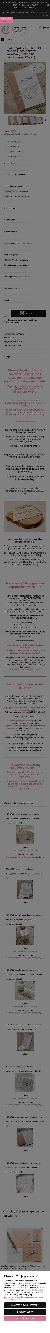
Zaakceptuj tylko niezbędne (25, 1305)
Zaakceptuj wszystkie (25, 1318)
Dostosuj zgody (25, 1312)
